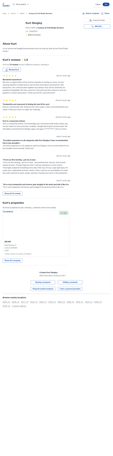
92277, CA (24, 302)
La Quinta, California (19, 306)
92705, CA (6, 306)
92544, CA (6, 302)
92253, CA (88, 302)
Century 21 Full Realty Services (51, 28)
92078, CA (52, 302)
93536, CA (15, 302)
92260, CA (98, 302)
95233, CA (34, 302)
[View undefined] (36, 224)
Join (106, 4)
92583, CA (70, 302)
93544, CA (43, 302)
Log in (98, 4)
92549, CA (61, 302)
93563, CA (79, 302)
